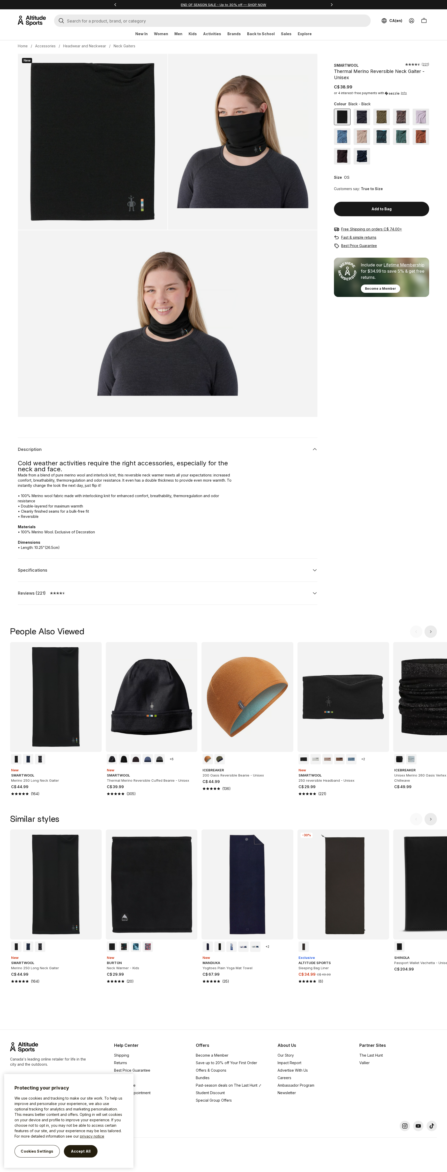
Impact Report (289, 1063)
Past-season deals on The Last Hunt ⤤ (229, 1085)
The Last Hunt (371, 1055)
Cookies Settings (37, 1151)
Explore (305, 34)
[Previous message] (115, 4)
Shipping (121, 1055)
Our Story (286, 1055)
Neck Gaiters (124, 46)
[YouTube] (418, 1126)
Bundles (203, 1078)
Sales (286, 34)
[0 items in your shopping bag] (424, 21)
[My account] (411, 21)
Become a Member (380, 288)
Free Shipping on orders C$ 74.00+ (371, 229)
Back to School (261, 34)
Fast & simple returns (358, 237)
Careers (284, 1078)
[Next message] (331, 4)
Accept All (81, 1151)
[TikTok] (432, 1126)
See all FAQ (124, 1108)
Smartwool (346, 65)
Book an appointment (132, 1093)
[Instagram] (405, 1126)
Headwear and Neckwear (84, 46)
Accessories (45, 46)
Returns (120, 1063)
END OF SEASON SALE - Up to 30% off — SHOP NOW (223, 5)
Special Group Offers (214, 1100)
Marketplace (125, 1085)
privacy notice (92, 1136)
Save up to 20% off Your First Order (226, 1063)
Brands (234, 34)
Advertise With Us (293, 1070)
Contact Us (123, 1100)
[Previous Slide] (416, 631)
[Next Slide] (430, 631)
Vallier (364, 1063)
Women (161, 34)
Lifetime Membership (404, 264)
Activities (212, 34)
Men (178, 34)
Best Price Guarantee (359, 245)
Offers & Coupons (211, 1070)
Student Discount (210, 1093)
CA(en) (395, 20)
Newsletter (287, 1093)
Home (23, 46)
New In (141, 34)
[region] (68, 1121)
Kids (193, 34)
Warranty (121, 1078)
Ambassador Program (296, 1085)
